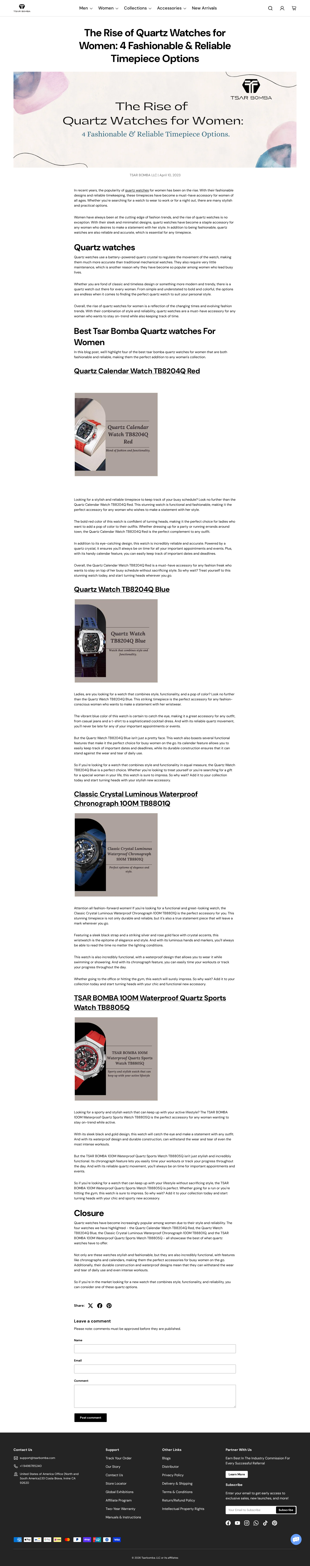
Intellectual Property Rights (183, 1509)
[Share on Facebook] (99, 1305)
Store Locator (116, 1483)
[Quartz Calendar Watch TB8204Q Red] (116, 391)
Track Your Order (119, 1458)
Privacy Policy (173, 1475)
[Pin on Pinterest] (109, 1305)
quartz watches (137, 190)
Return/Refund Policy (178, 1500)
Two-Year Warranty (120, 1509)
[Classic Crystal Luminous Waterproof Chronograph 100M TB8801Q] (116, 812)
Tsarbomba (148, 1557)
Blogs (166, 1458)
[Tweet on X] (90, 1305)
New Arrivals (204, 8)
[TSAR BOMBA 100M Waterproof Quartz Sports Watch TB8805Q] (116, 1016)
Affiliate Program (119, 1500)
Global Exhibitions (119, 1492)
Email (78, 1360)
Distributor (170, 1466)
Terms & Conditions (177, 1492)
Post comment (90, 1417)
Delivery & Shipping (177, 1483)
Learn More (237, 1474)
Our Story (113, 1466)
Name (78, 1340)
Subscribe (286, 1510)
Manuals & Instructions (123, 1517)
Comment (81, 1381)
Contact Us (114, 1475)
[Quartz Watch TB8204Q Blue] (116, 598)
